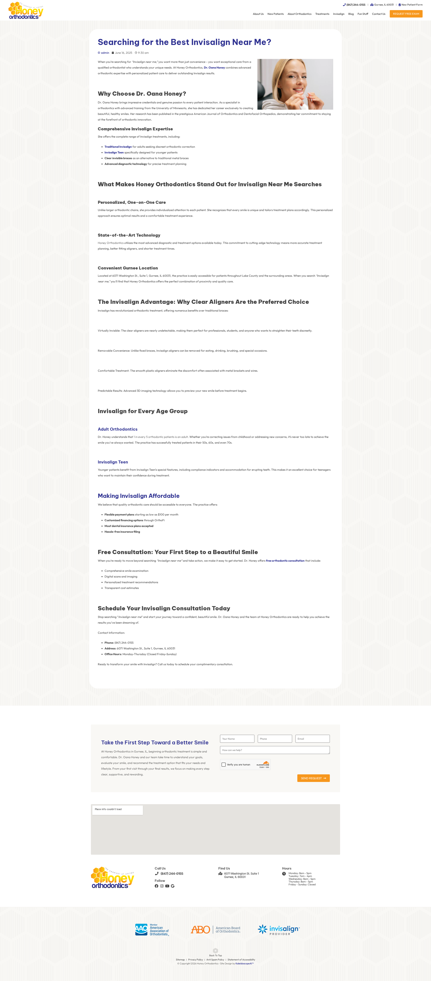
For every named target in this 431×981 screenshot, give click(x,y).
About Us (258, 13)
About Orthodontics (299, 13)
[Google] (173, 886)
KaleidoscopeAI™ (245, 963)
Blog (351, 13)
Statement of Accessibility (241, 959)
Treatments (322, 13)
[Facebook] (156, 886)
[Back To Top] (215, 951)
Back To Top (215, 955)
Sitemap (180, 959)
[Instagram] (162, 886)
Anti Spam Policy (215, 959)
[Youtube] (167, 886)
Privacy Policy (195, 959)
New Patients (276, 13)
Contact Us (378, 13)
